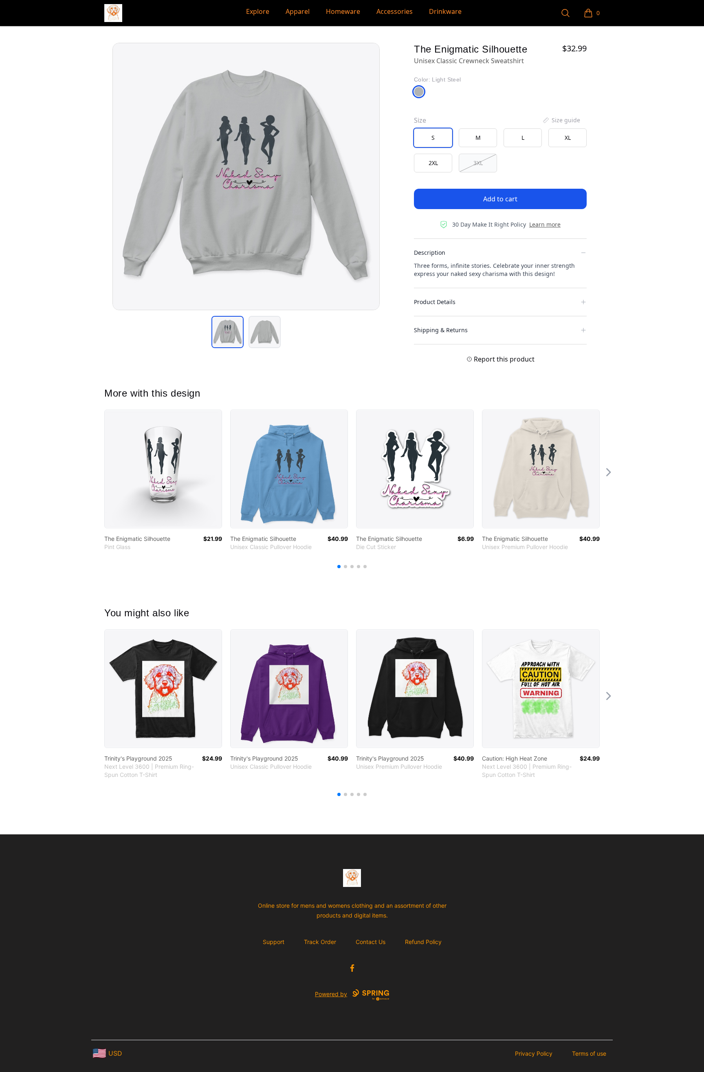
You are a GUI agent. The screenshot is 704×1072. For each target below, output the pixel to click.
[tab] (227, 332)
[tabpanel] (246, 176)
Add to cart (500, 198)
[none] (561, 120)
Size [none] (420, 120)
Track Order (320, 941)
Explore (257, 11)
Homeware (343, 11)
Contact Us (370, 941)
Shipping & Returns (441, 330)
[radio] (433, 137)
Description (429, 252)
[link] (163, 469)
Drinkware (445, 11)
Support (273, 941)
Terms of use (589, 1053)
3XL (478, 163)
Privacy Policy (533, 1053)
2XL (433, 163)
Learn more (545, 224)
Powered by (331, 993)
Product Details (434, 302)
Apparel (298, 11)
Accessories (394, 11)
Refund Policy (423, 941)
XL (568, 137)
